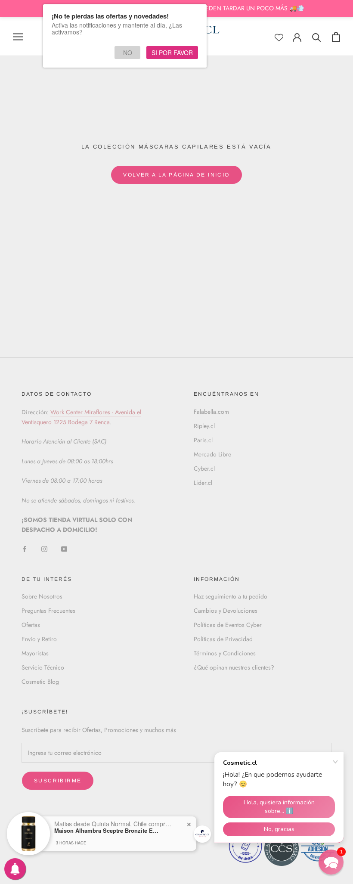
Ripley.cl (204, 426)
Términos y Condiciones (225, 653)
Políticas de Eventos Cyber (228, 624)
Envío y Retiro (39, 639)
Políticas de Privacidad (223, 639)
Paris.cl (203, 440)
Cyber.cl (204, 468)
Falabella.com (211, 411)
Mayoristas (35, 653)
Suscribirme (57, 781)
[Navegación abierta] (18, 36)
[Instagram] (44, 549)
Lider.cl (203, 482)
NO (127, 52)
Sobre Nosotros (42, 596)
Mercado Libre (212, 454)
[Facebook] (25, 549)
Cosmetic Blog (40, 681)
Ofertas (31, 624)
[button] (331, 862)
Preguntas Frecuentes (48, 610)
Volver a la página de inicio (176, 175)
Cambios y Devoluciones (225, 610)
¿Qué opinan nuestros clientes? (234, 667)
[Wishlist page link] (279, 37)
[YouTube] (64, 549)
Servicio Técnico (43, 667)
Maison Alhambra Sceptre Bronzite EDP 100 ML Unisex (108, 830)
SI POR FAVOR (172, 52)
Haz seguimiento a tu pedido (230, 596)
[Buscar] (316, 36)
